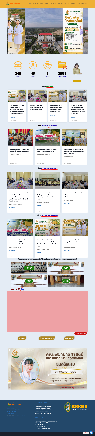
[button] (9, 31)
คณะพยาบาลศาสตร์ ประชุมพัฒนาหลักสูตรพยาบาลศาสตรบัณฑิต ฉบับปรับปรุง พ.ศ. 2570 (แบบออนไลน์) (78, 110)
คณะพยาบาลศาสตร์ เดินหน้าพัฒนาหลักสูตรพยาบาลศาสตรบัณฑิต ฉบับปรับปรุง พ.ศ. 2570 (74, 195)
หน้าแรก (30, 3)
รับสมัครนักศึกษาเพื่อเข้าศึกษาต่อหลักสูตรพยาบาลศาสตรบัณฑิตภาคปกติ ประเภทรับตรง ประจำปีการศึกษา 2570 (17, 110)
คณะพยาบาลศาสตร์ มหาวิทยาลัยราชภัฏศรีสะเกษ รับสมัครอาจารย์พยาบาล (56, 109)
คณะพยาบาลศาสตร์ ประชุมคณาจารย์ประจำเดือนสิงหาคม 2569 (36, 108)
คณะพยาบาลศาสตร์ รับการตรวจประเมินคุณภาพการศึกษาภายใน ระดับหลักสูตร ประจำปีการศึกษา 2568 (46, 196)
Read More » (12, 117)
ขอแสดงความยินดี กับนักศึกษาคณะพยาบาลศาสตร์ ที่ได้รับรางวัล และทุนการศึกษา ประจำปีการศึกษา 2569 (19, 242)
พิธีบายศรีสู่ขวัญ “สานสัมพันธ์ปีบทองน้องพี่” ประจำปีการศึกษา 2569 (20, 150)
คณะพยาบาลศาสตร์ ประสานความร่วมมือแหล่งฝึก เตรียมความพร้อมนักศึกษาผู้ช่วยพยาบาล (74, 151)
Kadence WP (51, 434)
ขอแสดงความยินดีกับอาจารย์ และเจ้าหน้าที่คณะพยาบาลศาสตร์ (46, 150)
